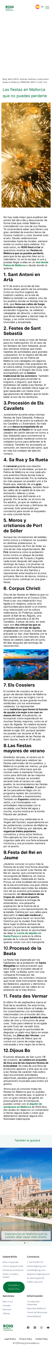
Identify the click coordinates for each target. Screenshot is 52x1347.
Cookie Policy (41, 1339)
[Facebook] (28, 1327)
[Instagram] (41, 1327)
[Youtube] (48, 1327)
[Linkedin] (35, 1327)
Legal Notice (10, 1339)
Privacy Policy (25, 1339)
